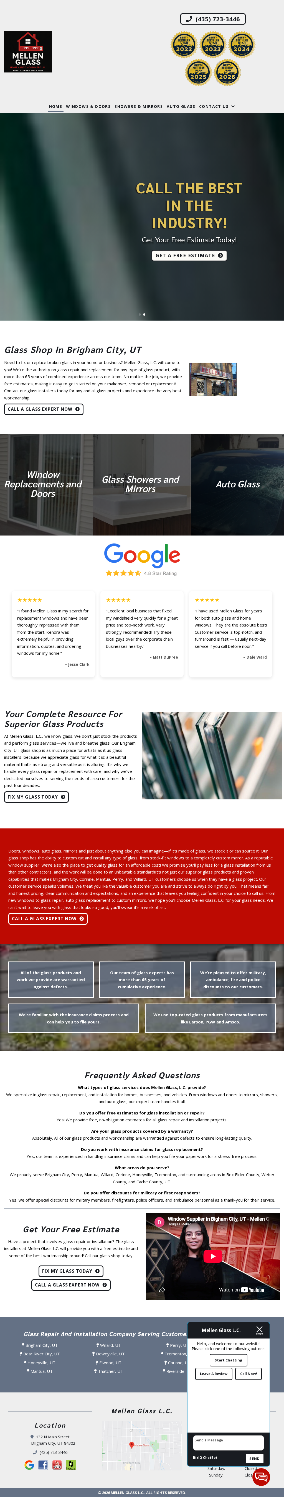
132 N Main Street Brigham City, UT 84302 (53, 1440)
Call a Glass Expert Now (40, 409)
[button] (6, 217)
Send (254, 1458)
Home (55, 106)
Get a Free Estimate (185, 259)
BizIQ (197, 1457)
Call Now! (248, 1373)
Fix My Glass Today (33, 797)
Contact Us (214, 106)
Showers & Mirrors (139, 106)
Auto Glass (181, 106)
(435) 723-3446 (217, 19)
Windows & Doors (88, 106)
